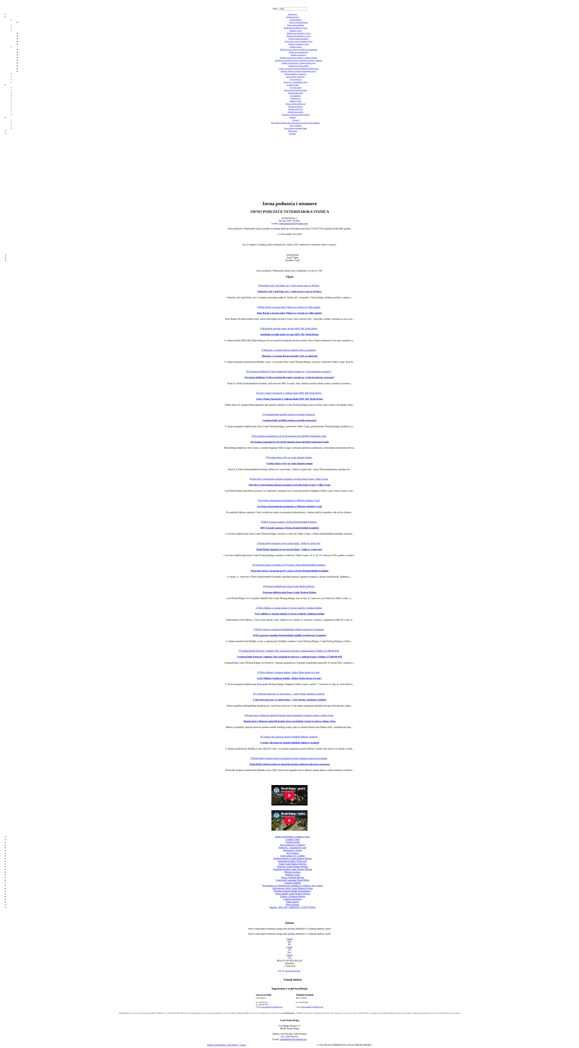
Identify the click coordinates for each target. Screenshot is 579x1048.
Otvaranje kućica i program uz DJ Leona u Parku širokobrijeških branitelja (289, 571)
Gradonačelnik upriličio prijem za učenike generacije (289, 420)
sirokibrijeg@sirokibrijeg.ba (293, 1039)
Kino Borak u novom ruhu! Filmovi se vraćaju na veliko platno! (289, 313)
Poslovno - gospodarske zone (295, 82)
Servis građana (296, 125)
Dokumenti (292, 131)
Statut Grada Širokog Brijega (292, 864)
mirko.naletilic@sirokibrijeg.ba (312, 1007)
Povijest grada (295, 87)
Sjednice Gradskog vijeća (298, 44)
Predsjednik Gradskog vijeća (295, 28)
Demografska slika (295, 93)
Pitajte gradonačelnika (298, 22)
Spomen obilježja (295, 109)
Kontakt (292, 134)
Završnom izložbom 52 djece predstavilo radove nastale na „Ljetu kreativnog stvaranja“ (290, 377)
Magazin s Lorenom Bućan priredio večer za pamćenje (290, 356)
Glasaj (289, 939)
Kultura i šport (295, 101)
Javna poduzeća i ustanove (296, 74)
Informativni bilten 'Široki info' (292, 861)
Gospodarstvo (295, 96)
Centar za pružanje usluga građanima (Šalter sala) (298, 68)
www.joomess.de (292, 971)
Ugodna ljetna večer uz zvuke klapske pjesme (289, 463)
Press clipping (292, 904)
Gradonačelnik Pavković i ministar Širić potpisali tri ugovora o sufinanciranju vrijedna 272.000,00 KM (289, 656)
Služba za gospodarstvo (298, 52)
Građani (292, 117)
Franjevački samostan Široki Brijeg (292, 880)
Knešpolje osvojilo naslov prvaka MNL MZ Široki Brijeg (289, 334)
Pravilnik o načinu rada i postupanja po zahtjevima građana (295, 123)
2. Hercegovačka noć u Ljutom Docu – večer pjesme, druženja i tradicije (289, 699)
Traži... (275, 8)
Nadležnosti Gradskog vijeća (298, 33)
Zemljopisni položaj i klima (295, 90)
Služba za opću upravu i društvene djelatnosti (298, 49)
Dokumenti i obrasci (292, 850)
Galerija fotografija (295, 112)
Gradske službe (295, 47)
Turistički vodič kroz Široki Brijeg (296, 115)
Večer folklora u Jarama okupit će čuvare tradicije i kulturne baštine (289, 613)
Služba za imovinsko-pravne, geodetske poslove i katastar (298, 60)
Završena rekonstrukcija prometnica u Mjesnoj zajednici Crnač (289, 506)
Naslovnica (292, 14)
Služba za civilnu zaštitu (299, 66)
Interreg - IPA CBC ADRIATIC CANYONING (292, 907)
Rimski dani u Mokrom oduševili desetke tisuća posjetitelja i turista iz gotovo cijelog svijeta (289, 721)
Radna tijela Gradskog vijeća (298, 36)
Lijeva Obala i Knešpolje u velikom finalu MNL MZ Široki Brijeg (289, 399)
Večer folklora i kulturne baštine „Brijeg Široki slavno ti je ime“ (289, 678)
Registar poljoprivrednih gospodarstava (292, 891)
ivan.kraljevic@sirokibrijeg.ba (272, 1007)
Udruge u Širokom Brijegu (292, 896)
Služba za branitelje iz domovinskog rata (298, 63)
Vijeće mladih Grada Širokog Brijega (292, 893)
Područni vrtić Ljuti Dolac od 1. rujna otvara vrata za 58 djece (289, 291)
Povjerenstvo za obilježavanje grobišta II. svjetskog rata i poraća (292, 885)
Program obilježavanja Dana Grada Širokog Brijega (289, 592)
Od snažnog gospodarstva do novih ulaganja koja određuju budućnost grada (289, 442)
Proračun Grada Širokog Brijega (292, 866)
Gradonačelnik (296, 20)
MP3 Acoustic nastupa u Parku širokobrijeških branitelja (289, 528)
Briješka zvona (292, 874)
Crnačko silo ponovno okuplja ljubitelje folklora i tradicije (289, 742)
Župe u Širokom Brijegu (295, 104)
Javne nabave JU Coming (292, 855)
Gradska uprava (292, 17)
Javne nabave (292, 853)
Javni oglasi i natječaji (295, 77)
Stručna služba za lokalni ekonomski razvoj (298, 71)
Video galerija (292, 902)
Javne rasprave (296, 79)
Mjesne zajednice (295, 106)
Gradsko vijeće (296, 30)
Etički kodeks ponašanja (299, 39)
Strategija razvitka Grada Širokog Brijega (292, 869)
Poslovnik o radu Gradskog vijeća (298, 41)
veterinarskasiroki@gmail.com (293, 223)
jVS (279, 971)
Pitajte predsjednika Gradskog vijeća (292, 836)
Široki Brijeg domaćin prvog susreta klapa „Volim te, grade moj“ (289, 549)
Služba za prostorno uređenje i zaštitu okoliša (298, 58)
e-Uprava (295, 120)
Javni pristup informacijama (295, 128)
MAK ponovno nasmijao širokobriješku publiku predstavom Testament (289, 635)
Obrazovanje (295, 98)
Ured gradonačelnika (295, 25)
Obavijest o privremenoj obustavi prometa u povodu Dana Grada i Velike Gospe (290, 485)
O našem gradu (292, 85)
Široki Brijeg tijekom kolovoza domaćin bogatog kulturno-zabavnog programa (289, 764)
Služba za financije (298, 55)
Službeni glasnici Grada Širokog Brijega (292, 858)
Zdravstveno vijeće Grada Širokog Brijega (292, 888)
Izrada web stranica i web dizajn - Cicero (226, 1045)
